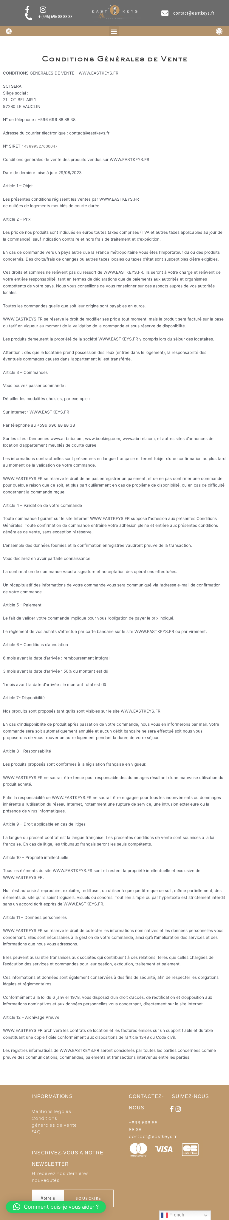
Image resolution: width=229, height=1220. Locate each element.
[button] (114, 31)
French (176, 1214)
